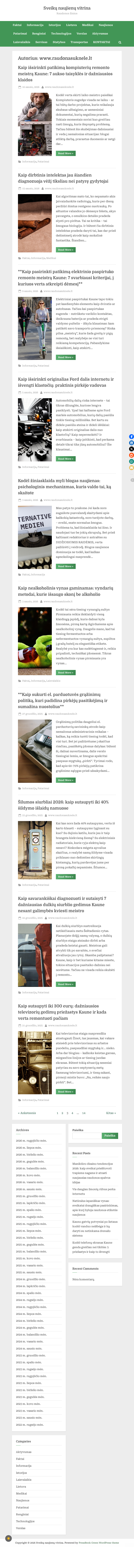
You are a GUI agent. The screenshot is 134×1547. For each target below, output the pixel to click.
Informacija (35, 25)
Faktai (17, 25)
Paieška (77, 1130)
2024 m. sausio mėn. (29, 1348)
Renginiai (39, 33)
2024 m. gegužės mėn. (30, 1327)
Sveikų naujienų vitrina (67, 8)
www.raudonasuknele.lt (59, 87)
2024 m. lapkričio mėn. (31, 1286)
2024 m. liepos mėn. (29, 1313)
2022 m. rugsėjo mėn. (30, 1424)
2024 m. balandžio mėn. (31, 1334)
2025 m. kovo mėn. (28, 1258)
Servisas (41, 42)
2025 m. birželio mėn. (30, 1237)
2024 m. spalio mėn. (29, 1293)
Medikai (87, 25)
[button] (131, 436)
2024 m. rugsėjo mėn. (30, 1300)
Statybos (59, 42)
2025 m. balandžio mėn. (31, 1251)
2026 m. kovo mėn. (28, 1175)
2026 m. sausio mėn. (29, 1189)
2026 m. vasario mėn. (29, 1182)
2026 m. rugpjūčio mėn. (31, 1140)
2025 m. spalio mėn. (29, 1210)
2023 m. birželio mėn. (30, 1390)
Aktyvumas (100, 33)
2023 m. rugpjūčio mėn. (31, 1376)
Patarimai (20, 33)
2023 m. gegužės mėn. (30, 1397)
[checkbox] (8, 1538)
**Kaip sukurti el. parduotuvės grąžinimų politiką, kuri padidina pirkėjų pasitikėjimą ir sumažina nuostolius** (62, 700)
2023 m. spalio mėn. (29, 1362)
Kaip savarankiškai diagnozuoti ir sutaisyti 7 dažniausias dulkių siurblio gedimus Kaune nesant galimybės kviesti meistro (62, 904)
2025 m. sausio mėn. (29, 1272)
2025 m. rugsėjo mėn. (30, 1216)
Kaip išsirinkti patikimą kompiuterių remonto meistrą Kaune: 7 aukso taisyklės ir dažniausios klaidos (65, 73)
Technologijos (61, 33)
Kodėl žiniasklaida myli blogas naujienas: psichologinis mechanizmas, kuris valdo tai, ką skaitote (64, 487)
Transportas (79, 42)
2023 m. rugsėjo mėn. (30, 1369)
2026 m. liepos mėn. (29, 1147)
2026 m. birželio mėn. (30, 1154)
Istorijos (55, 25)
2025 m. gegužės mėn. (30, 1244)
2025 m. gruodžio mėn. (31, 1196)
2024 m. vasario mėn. (29, 1341)
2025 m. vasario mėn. (29, 1265)
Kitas (110, 1113)
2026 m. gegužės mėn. (30, 1161)
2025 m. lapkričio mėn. (31, 1203)
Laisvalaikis (21, 42)
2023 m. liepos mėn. (29, 1383)
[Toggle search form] (120, 42)
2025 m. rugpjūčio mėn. (31, 1223)
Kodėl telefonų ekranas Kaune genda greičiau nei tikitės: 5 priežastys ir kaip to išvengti (92, 1247)
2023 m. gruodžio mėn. (31, 1355)
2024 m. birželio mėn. (30, 1320)
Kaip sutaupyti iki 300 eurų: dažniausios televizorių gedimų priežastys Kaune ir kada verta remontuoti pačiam (62, 1012)
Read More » (67, 153)
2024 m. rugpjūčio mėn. (31, 1307)
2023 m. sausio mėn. (29, 1417)
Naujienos (106, 25)
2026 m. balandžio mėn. (31, 1168)
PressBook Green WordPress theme (99, 1542)
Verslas (82, 33)
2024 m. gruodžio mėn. (31, 1279)
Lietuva (71, 25)
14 (83, 1113)
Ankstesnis (28, 1113)
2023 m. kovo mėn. (28, 1403)
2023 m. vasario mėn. (29, 1410)
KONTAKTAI (101, 42)
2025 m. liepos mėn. (29, 1230)
